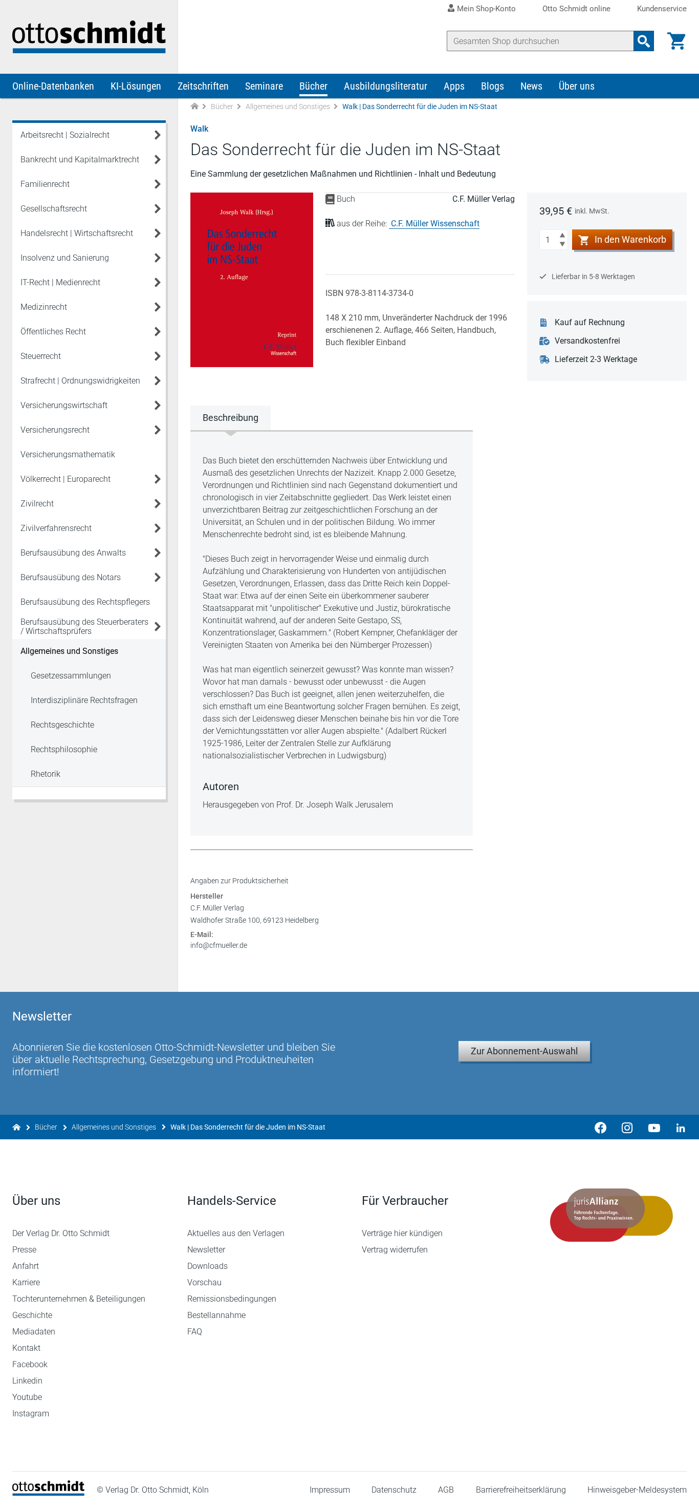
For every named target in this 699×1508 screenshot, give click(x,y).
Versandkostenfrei (587, 341)
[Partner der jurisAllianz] (612, 1215)
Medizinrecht (43, 307)
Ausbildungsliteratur (385, 86)
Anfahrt (25, 1266)
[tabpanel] (331, 633)
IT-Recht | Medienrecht (60, 282)
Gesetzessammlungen (71, 676)
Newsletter (206, 1250)
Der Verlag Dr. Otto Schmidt (61, 1233)
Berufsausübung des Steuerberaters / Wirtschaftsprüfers (84, 626)
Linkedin (27, 1381)
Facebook (30, 1364)
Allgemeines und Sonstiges (288, 106)
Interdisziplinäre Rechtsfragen (84, 700)
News (531, 86)
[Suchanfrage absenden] (644, 41)
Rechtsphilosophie (64, 749)
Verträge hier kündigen (402, 1233)
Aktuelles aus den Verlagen (236, 1233)
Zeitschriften (203, 86)
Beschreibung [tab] (230, 417)
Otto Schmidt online (576, 9)
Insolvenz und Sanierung (64, 258)
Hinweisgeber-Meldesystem (637, 1490)
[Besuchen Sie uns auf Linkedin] (677, 1127)
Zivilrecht (37, 503)
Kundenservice (662, 9)
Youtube (27, 1397)
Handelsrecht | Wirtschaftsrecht (76, 233)
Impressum (330, 1490)
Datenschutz (394, 1490)
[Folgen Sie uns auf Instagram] (627, 1127)
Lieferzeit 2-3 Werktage (596, 359)
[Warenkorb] (676, 41)
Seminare (264, 86)
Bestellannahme (216, 1315)
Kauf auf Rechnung (590, 322)
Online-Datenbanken (53, 86)
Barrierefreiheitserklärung (521, 1490)
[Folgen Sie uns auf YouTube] (654, 1127)
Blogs (492, 86)
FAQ (194, 1331)
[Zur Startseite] (194, 106)
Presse (24, 1250)
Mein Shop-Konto (486, 8)
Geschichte (32, 1315)
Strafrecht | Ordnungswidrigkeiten (80, 381)
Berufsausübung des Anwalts (73, 553)
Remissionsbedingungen (231, 1299)
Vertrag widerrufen (395, 1250)
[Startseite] (48, 1493)
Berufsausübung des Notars (70, 577)
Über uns (577, 86)
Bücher (313, 86)
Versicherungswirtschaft (63, 405)
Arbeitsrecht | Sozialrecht (65, 135)
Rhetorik (45, 774)
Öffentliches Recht (53, 331)
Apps (454, 86)
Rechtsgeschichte (62, 725)
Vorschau (204, 1282)
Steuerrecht (40, 356)
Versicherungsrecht (55, 430)
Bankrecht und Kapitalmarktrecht (79, 159)
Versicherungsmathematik (67, 454)
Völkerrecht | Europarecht (65, 479)
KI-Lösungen (136, 86)
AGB (446, 1490)
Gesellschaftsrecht (53, 209)
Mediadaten (33, 1331)
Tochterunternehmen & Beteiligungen (78, 1299)
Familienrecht (45, 184)
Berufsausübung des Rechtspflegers (85, 602)
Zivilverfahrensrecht (56, 528)
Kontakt (26, 1348)
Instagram (30, 1413)
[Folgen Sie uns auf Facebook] (600, 1127)
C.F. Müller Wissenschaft (435, 223)
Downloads (207, 1266)
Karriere (26, 1282)
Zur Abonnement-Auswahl (524, 1051)
